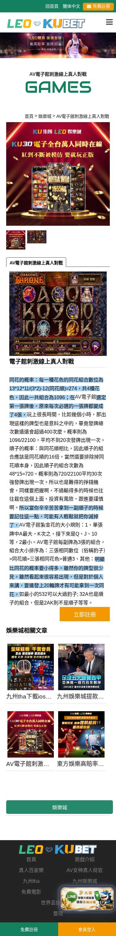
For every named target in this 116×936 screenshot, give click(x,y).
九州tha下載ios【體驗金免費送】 (30, 696)
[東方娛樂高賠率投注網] (81, 734)
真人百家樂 (31, 870)
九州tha (31, 881)
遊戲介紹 (85, 859)
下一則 (109, 50)
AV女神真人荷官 (85, 870)
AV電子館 (85, 397)
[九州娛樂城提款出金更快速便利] (81, 667)
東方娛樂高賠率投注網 (81, 764)
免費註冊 (101, 6)
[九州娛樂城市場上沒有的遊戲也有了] (58, 849)
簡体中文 (71, 6)
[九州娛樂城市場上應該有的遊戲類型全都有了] (46, 23)
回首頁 (51, 6)
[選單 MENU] (109, 22)
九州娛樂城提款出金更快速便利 (81, 696)
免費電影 (31, 892)
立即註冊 (85, 615)
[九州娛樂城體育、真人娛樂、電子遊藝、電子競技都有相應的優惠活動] (58, 44)
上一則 (7, 50)
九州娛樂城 (84, 881)
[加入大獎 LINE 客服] (87, 897)
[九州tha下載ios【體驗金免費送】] (30, 667)
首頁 (31, 859)
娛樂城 (59, 807)
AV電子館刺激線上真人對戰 (36, 262)
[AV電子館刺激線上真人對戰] (30, 734)
